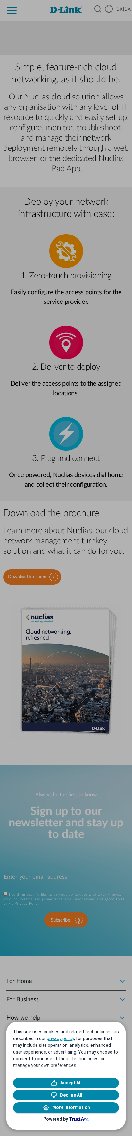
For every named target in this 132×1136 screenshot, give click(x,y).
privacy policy (60, 1038)
